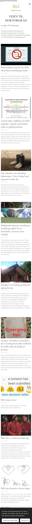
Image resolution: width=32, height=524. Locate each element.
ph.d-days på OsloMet (16, 494)
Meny (30, 4)
